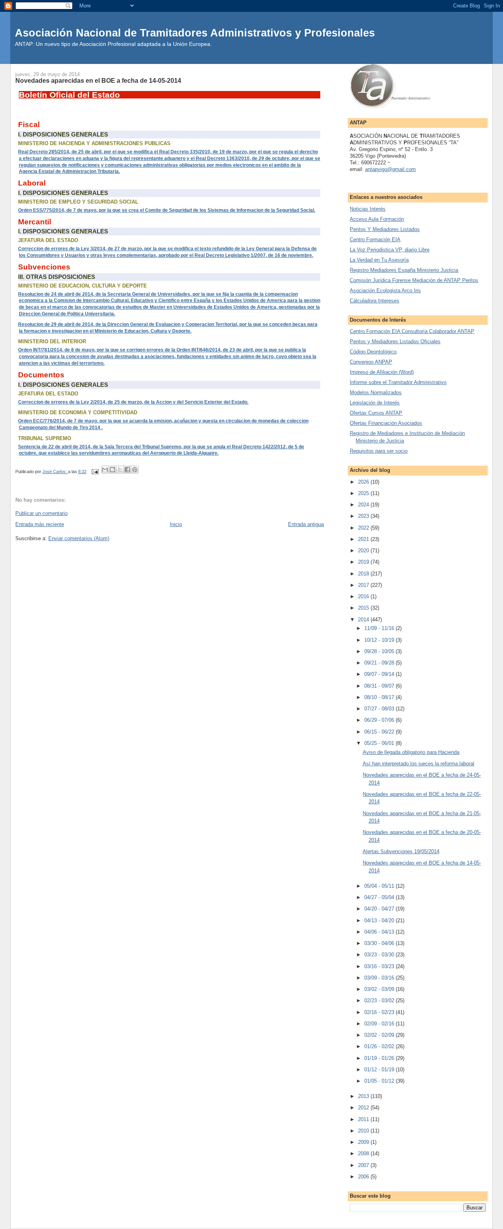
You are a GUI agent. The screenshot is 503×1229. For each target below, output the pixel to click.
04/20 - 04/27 (380, 909)
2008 (364, 1153)
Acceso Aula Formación (377, 219)
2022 (364, 528)
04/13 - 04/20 (380, 920)
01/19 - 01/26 (380, 1058)
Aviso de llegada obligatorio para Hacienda (411, 752)
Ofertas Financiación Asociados (386, 423)
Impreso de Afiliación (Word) (382, 372)
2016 (364, 596)
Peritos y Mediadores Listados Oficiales (395, 341)
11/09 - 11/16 (380, 628)
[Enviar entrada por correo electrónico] (94, 471)
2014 (364, 620)
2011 (364, 1119)
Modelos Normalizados (376, 392)
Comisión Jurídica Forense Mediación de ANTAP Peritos (414, 280)
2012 (364, 1108)
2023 (364, 516)
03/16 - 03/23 (380, 966)
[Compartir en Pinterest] (135, 469)
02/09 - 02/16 (380, 1024)
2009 (364, 1142)
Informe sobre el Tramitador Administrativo (398, 382)
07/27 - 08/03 (380, 709)
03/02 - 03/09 (380, 989)
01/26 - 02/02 (380, 1046)
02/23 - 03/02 (380, 1000)
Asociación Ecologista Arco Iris (385, 290)
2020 (364, 551)
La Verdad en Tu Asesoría (379, 260)
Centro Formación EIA (375, 239)
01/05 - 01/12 (380, 1081)
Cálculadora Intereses (374, 301)
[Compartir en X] (120, 469)
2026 (364, 482)
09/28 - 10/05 (380, 651)
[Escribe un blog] (112, 469)
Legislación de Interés (375, 403)
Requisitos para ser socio (379, 451)
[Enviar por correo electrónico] (105, 469)
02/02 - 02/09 (380, 1035)
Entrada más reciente (39, 524)
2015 (364, 608)
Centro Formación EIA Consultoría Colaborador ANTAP (412, 331)
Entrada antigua (306, 524)
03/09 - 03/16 (380, 978)
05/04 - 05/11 (380, 886)
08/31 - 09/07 (380, 686)
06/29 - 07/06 (380, 720)
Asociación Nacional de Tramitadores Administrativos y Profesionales (195, 33)
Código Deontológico (373, 352)
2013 (364, 1096)
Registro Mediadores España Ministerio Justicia (404, 270)
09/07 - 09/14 (380, 674)
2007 (364, 1165)
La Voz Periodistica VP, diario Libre (390, 250)
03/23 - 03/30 (380, 955)
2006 (364, 1177)
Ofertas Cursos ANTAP (376, 413)
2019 (364, 562)
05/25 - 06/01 (380, 743)
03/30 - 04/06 (380, 943)
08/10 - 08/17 (380, 697)
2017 (364, 585)
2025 (364, 493)
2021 (364, 539)
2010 (364, 1131)
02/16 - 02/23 (380, 1012)
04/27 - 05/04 (380, 897)
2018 (364, 574)
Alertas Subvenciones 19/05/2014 (401, 851)
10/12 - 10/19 (380, 640)
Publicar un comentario (41, 513)
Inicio (176, 524)
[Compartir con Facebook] (127, 469)
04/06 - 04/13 (380, 932)
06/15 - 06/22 (380, 732)
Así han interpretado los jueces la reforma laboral (418, 764)
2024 (364, 505)
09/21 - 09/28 (380, 663)
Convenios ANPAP (371, 362)
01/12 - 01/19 (380, 1069)
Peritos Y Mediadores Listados (385, 229)
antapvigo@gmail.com (390, 169)
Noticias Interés (368, 209)
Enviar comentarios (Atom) (78, 538)
